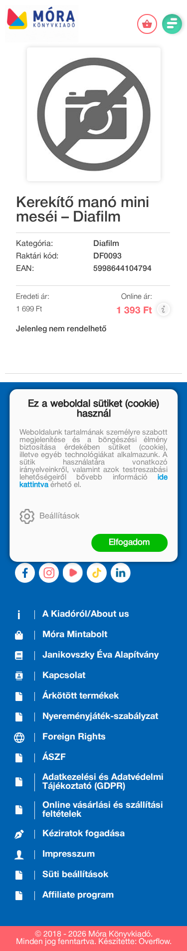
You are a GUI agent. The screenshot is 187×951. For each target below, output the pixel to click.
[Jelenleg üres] (147, 24)
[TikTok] (97, 573)
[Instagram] (49, 573)
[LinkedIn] (121, 573)
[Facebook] (25, 573)
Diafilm (106, 243)
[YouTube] (73, 573)
